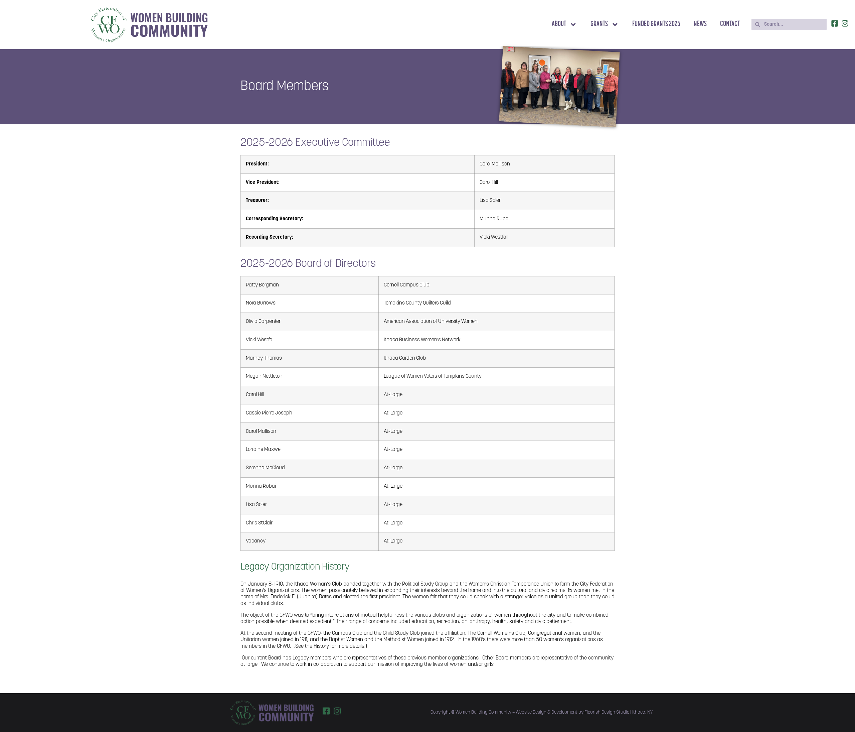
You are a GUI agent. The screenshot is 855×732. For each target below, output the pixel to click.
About (559, 24)
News (700, 24)
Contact (730, 24)
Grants (599, 24)
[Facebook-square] (834, 23)
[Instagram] (845, 23)
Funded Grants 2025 (656, 24)
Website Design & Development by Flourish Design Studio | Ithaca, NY (584, 712)
